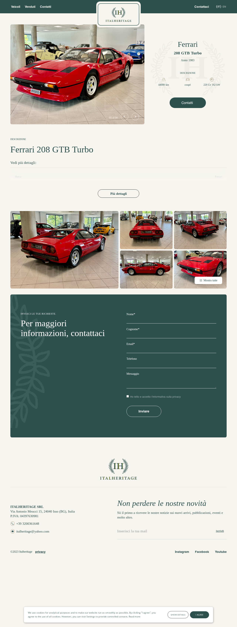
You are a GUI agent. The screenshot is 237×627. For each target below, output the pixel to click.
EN (224, 6)
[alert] (118, 615)
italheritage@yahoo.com (32, 531)
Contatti (45, 6)
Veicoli (15, 6)
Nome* (130, 314)
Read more (135, 616)
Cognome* (132, 329)
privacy (40, 551)
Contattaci (201, 6)
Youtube (221, 551)
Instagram (182, 551)
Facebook (202, 551)
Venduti (30, 6)
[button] (124, 116)
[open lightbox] (77, 74)
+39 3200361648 (27, 523)
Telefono (131, 358)
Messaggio (132, 373)
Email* (130, 343)
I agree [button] (199, 614)
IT (219, 6)
